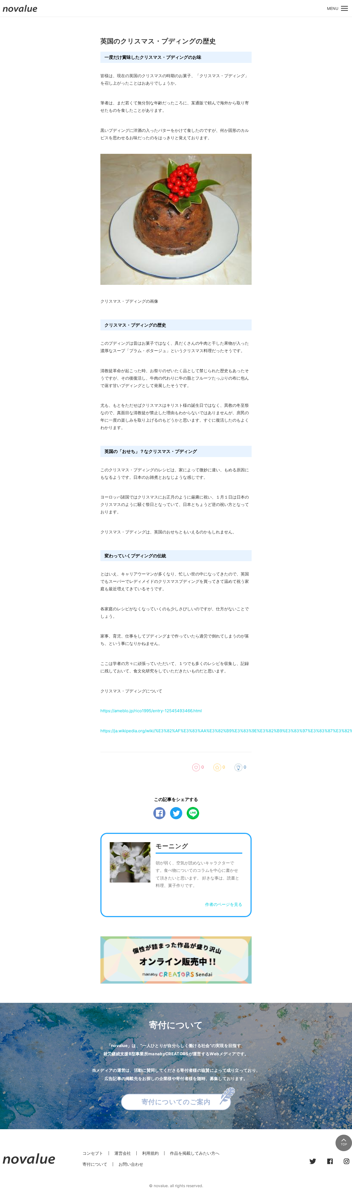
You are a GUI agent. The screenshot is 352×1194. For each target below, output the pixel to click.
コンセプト (92, 1153)
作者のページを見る (223, 904)
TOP (344, 1144)
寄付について (94, 1164)
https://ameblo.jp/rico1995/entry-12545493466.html (151, 710)
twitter (176, 813)
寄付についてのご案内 (176, 1102)
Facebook (159, 813)
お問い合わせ (131, 1164)
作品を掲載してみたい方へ (194, 1153)
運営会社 (122, 1153)
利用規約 (150, 1153)
